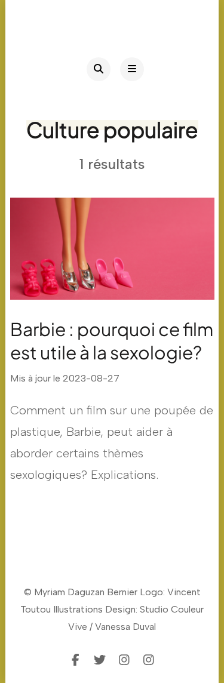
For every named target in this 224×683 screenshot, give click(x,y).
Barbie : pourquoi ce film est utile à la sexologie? (111, 341)
